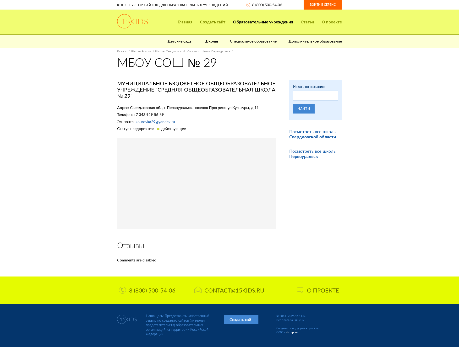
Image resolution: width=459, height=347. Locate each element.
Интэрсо (291, 332)
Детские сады (180, 41)
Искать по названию (309, 87)
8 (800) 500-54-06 (267, 4)
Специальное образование (253, 41)
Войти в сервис (323, 4)
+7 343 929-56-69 (149, 114)
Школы (211, 41)
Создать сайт (212, 21)
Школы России (141, 51)
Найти (303, 109)
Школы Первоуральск (215, 51)
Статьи (307, 21)
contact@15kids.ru (234, 290)
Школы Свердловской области (176, 51)
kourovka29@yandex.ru (155, 121)
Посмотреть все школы (313, 134)
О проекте (332, 21)
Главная (185, 21)
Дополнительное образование (315, 41)
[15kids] (132, 21)
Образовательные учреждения (263, 21)
